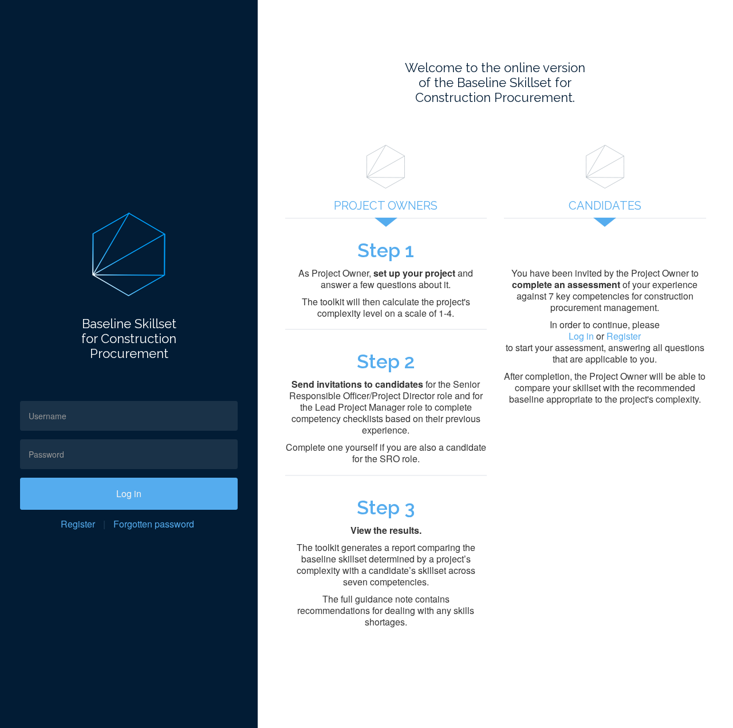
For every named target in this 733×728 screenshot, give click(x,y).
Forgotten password (153, 523)
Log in (128, 493)
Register (78, 523)
